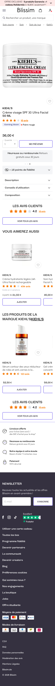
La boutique (9, 593)
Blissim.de (7, 669)
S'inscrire (43, 502)
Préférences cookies (14, 573)
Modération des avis (12, 658)
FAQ (4, 646)
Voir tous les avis (27, 221)
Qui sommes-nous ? (13, 580)
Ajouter (22, 302)
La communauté (11, 554)
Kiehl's (7, 108)
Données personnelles (13, 652)
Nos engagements (13, 586)
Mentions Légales (11, 663)
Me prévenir (36, 144)
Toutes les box (10, 535)
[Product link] (21, 264)
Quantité (8, 140)
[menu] (4, 10)
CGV (4, 641)
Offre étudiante (11, 605)
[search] (4, 18)
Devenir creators (12, 560)
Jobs (5, 599)
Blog (4, 566)
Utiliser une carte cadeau (17, 529)
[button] (27, 3)
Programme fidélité (13, 541)
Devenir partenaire (13, 548)
